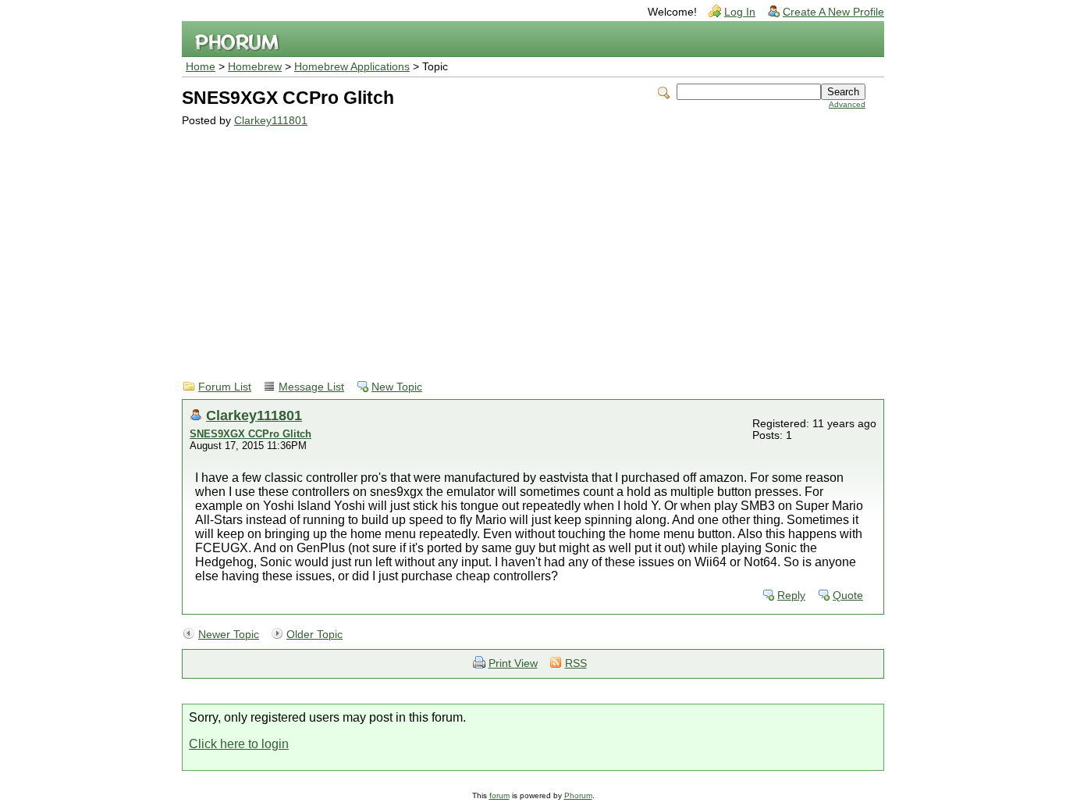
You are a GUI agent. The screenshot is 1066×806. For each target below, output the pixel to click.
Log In (739, 12)
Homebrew (255, 67)
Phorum (578, 795)
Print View (513, 663)
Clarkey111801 (270, 121)
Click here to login (239, 744)
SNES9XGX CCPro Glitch (250, 434)
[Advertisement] (523, 243)
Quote (848, 595)
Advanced (847, 104)
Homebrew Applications (352, 67)
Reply (791, 595)
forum (499, 795)
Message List (311, 387)
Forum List (224, 387)
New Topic (396, 387)
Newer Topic (228, 634)
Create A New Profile (833, 12)
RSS (576, 663)
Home (200, 67)
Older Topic (314, 634)
